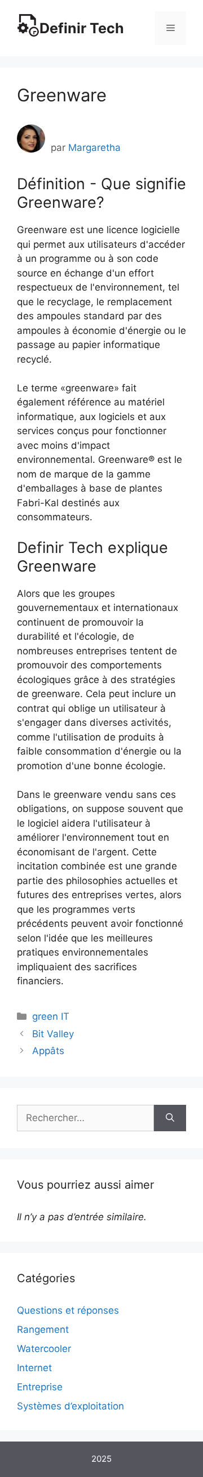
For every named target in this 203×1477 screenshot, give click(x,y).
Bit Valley (53, 1033)
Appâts (48, 1050)
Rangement (43, 1329)
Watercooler (44, 1348)
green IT (50, 1016)
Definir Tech (81, 28)
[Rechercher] (170, 1118)
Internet (34, 1367)
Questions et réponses (68, 1310)
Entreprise (40, 1387)
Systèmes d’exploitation (70, 1406)
